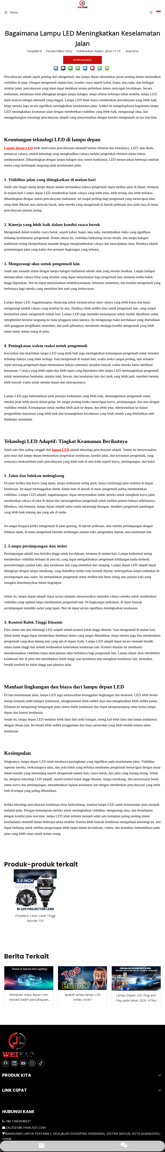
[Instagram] (32, 1063)
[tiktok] (40, 1063)
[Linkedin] (14, 1063)
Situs (135, 51)
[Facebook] (5, 1063)
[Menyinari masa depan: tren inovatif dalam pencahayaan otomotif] (28, 978)
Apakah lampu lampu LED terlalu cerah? (83, 997)
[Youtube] (23, 1063)
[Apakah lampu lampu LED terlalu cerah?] (82, 978)
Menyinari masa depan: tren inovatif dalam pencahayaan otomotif (28, 997)
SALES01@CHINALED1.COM (26, 1127)
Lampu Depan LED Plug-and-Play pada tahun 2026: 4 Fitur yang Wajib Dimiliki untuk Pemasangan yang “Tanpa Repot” (136, 998)
